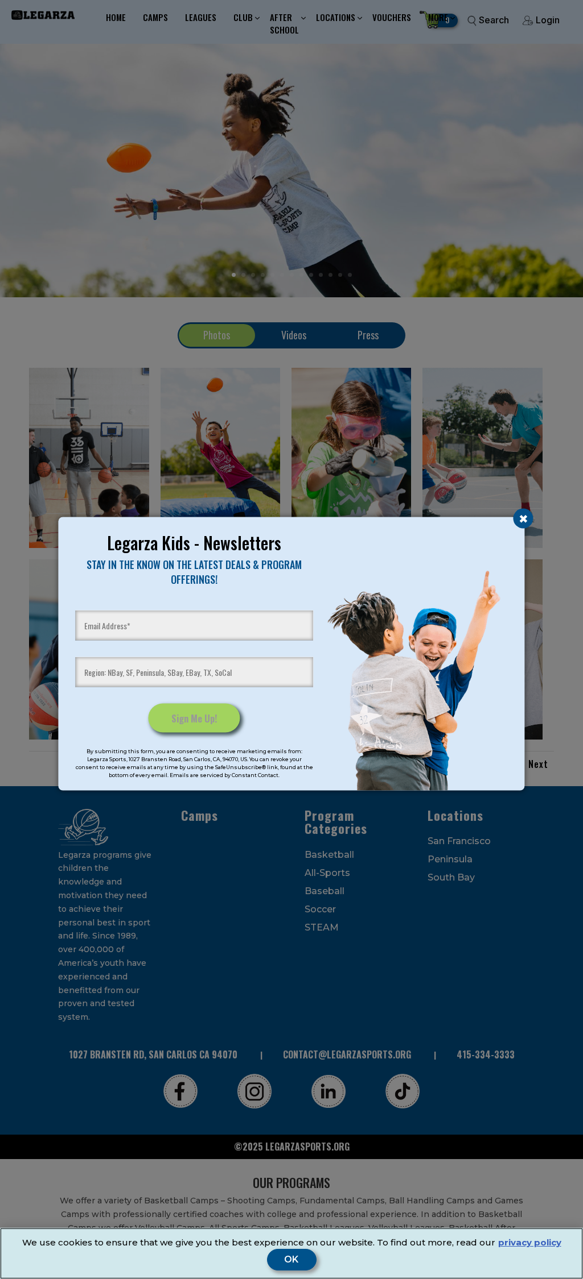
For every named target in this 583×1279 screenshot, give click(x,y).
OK (292, 1259)
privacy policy (529, 1242)
